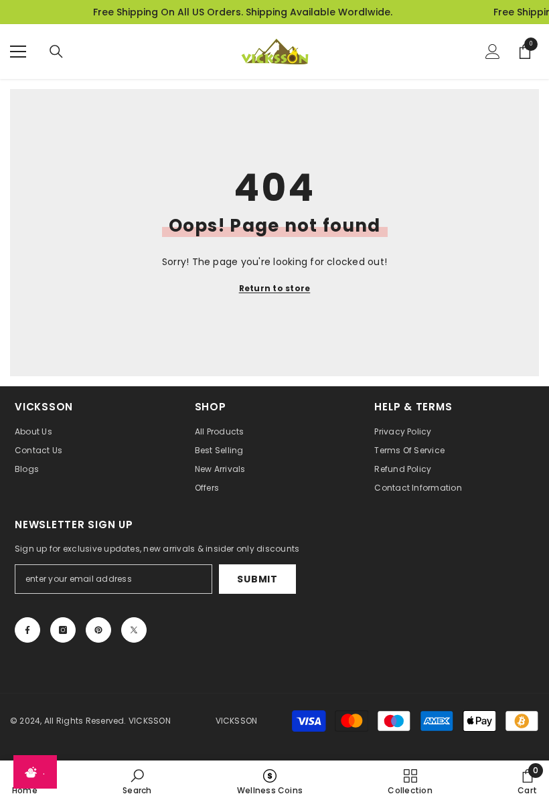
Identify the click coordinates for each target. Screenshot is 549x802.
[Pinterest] (98, 630)
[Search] (56, 52)
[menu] (18, 52)
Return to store (275, 288)
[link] (137, 781)
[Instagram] (63, 630)
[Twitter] (134, 630)
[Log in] (492, 51)
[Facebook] (27, 630)
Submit (257, 579)
